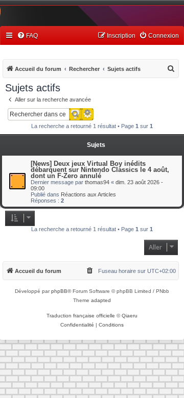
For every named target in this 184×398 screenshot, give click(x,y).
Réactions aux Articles (88, 194)
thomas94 (97, 182)
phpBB (59, 291)
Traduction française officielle (81, 315)
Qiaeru (129, 315)
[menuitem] (27, 36)
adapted (101, 300)
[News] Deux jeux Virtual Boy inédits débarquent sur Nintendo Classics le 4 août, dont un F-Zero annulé (100, 170)
